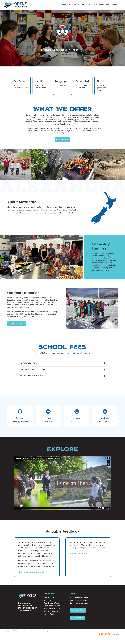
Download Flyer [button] (62, 139)
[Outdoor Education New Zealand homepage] (15, 5)
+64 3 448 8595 (76, 422)
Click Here (48, 422)
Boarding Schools (51, 611)
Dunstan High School (105, 422)
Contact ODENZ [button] (77, 618)
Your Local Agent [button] (78, 610)
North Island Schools (52, 606)
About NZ (86, 5)
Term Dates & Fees (101, 5)
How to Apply (49, 614)
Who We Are (74, 5)
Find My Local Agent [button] (17, 323)
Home (63, 5)
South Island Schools (52, 608)
